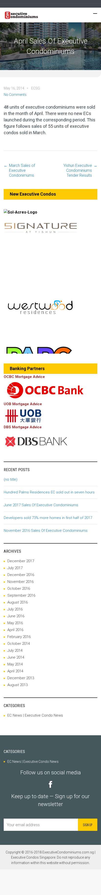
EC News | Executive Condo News (35, 715)
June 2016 (15, 616)
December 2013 (20, 678)
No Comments (15, 95)
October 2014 (18, 643)
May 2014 (15, 664)
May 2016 (15, 623)
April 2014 (15, 671)
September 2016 (21, 595)
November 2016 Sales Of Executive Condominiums (46, 530)
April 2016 (15, 630)
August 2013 (17, 685)
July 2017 (15, 568)
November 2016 (20, 581)
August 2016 (17, 602)
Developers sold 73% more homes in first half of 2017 (48, 518)
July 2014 (15, 650)
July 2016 (15, 609)
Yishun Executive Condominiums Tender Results (77, 170)
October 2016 (18, 588)
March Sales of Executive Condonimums (22, 170)
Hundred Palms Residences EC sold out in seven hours (49, 492)
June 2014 (15, 657)
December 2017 (20, 561)
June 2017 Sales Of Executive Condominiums (41, 505)
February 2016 (19, 637)
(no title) (10, 479)
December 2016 (20, 575)
